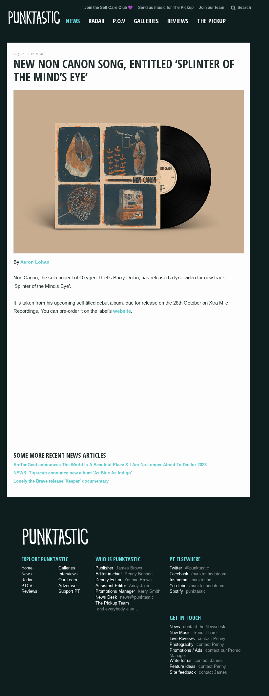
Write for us (196, 660)
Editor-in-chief (124, 573)
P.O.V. (27, 585)
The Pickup (211, 21)
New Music (193, 632)
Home (26, 568)
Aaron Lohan (35, 262)
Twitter (189, 568)
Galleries (146, 21)
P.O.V (119, 21)
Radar (96, 21)
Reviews (178, 21)
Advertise (67, 585)
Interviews (68, 573)
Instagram (190, 579)
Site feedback (198, 672)
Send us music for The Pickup (166, 7)
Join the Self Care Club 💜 (108, 7)
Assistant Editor (122, 585)
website (122, 311)
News (73, 21)
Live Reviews (197, 638)
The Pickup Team (112, 603)
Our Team (67, 579)
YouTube (197, 585)
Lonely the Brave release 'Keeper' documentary (61, 481)
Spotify (188, 591)
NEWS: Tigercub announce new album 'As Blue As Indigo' (72, 472)
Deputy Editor (123, 579)
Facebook (198, 573)
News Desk (124, 597)
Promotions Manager (127, 591)
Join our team (211, 7)
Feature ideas (198, 666)
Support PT (69, 591)
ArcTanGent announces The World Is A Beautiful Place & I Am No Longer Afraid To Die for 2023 (110, 464)
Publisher (118, 568)
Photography (197, 644)
